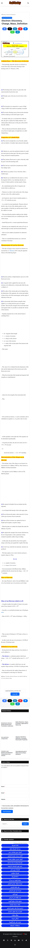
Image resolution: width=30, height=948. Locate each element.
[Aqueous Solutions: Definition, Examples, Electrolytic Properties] (22, 731)
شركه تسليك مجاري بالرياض (15, 883)
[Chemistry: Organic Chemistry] (15, 3)
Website (3, 799)
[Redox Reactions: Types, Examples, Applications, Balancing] (22, 717)
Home (4, 14)
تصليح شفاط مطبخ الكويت (15, 901)
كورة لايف (15, 894)
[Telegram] (17, 32)
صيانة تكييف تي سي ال (15, 880)
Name (3, 786)
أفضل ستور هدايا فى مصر (15, 852)
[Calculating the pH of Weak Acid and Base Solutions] (22, 746)
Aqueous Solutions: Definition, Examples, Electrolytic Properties (21, 738)
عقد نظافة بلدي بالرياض (15, 897)
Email (3, 792)
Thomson (12, 250)
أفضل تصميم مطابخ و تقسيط (15, 859)
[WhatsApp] (12, 32)
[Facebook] (4, 28)
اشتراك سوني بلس (15, 869)
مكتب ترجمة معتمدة (15, 904)
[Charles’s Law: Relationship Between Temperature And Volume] (7, 746)
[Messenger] (25, 28)
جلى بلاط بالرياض (15, 887)
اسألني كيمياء (15, 918)
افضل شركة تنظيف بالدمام (15, 911)
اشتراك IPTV (15, 876)
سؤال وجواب (15, 915)
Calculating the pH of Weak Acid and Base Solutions (21, 753)
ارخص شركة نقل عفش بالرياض (15, 908)
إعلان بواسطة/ (21, 843)
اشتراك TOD (15, 845)
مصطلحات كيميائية (15, 925)
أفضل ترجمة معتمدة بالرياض (15, 856)
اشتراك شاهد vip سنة (15, 849)
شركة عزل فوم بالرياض (15, 890)
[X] (9, 28)
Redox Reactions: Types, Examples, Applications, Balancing (22, 723)
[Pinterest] (20, 28)
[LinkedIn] (15, 28)
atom (2, 612)
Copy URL (15, 694)
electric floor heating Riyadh (15, 862)
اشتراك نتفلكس (15, 873)
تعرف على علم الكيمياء (15, 922)
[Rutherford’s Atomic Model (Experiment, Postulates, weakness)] (7, 718)
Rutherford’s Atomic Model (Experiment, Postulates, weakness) (7, 724)
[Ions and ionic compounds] (7, 732)
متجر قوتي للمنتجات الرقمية (15, 866)
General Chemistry (11, 14)
